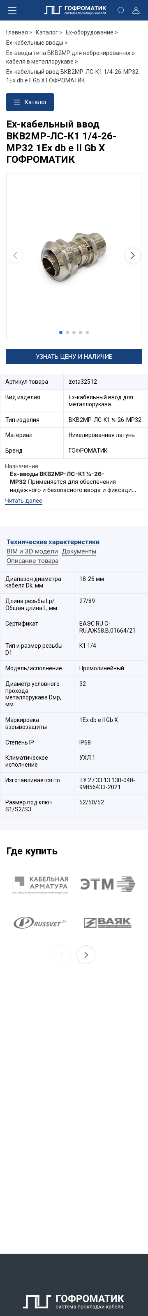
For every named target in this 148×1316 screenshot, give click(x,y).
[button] (60, 332)
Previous (62, 954)
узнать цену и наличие (74, 356)
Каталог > (49, 32)
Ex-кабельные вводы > (37, 42)
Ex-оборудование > (92, 32)
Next (85, 954)
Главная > (19, 32)
